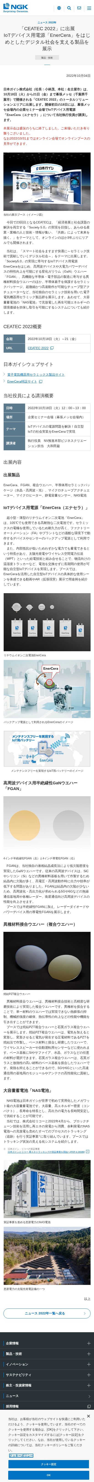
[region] (47, 1446)
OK (49, 1475)
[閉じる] (89, 1416)
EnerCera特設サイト (24, 382)
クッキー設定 (48, 1464)
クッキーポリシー (21, 1455)
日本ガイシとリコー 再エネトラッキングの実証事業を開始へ (46, 1152)
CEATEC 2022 (41, 348)
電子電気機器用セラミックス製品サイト (36, 374)
